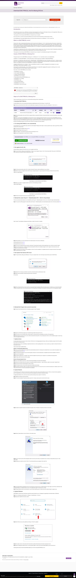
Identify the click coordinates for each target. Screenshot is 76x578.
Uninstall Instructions (46, 27)
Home (51, 5)
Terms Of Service (35, 573)
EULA (55, 27)
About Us (30, 573)
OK (35, 93)
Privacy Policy (58, 27)
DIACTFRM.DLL (20, 7)
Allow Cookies (51, 576)
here (29, 128)
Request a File (54, 5)
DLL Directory (58, 5)
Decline (65, 576)
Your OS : (18, 19)
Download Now (55, 19)
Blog (61, 5)
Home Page (15, 7)
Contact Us (45, 573)
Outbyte (41, 27)
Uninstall (59, 142)
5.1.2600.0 (15, 112)
